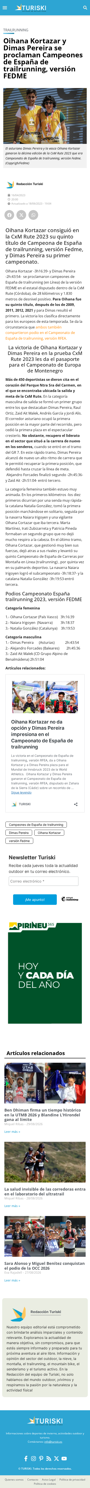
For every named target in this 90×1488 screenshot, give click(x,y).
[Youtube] (64, 1458)
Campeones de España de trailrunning (36, 824)
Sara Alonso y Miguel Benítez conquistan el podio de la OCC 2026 (44, 1266)
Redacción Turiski (29, 184)
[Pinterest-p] (41, 1458)
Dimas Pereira (19, 833)
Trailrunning (15, 30)
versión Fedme (19, 841)
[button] (85, 7)
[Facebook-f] (26, 1458)
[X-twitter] (56, 1458)
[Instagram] (33, 1458)
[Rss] (49, 1458)
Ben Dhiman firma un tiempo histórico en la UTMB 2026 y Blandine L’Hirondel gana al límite (42, 1114)
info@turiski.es (53, 1442)
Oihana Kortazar (49, 833)
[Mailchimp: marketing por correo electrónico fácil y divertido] (69, 902)
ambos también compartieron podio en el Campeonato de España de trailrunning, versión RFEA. (40, 333)
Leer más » (12, 1132)
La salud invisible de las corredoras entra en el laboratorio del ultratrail (45, 1191)
